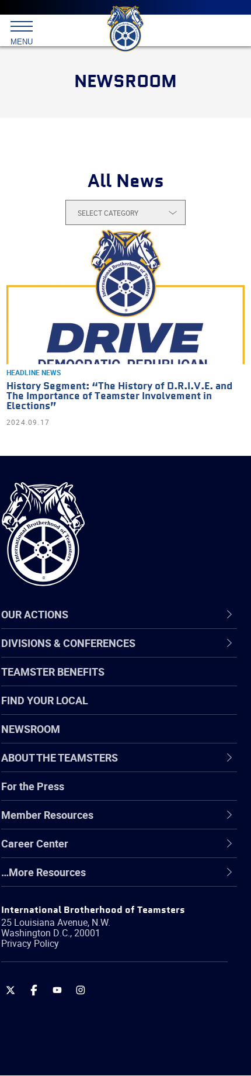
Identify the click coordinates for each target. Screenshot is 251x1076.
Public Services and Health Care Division (122, 1047)
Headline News (33, 372)
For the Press (32, 786)
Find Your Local (44, 700)
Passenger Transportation (89, 1019)
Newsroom (30, 729)
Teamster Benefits (52, 672)
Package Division (68, 991)
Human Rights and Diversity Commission (123, 907)
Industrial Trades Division (87, 935)
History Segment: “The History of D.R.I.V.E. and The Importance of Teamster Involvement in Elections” (119, 396)
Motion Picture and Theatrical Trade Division (131, 963)
